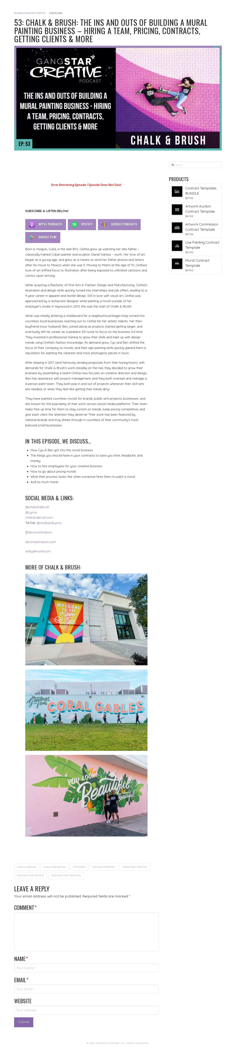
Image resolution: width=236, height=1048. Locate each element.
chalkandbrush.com (39, 517)
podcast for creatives (66, 875)
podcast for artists (30, 875)
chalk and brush (54, 866)
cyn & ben (79, 866)
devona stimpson (104, 866)
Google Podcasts (124, 224)
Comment (25, 907)
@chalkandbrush (37, 507)
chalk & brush (26, 866)
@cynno (31, 512)
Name (21, 959)
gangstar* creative (134, 866)
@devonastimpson (38, 532)
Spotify (86, 224)
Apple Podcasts (50, 224)
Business (18, 13)
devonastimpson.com (40, 542)
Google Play (48, 237)
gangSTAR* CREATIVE (34, 13)
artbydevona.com (38, 551)
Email (21, 980)
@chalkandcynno (49, 523)
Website (23, 1001)
